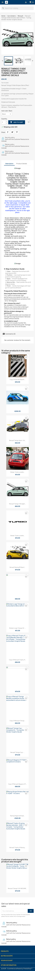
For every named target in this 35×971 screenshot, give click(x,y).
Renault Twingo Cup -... (17, 752)
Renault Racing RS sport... (17, 567)
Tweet (12, 132)
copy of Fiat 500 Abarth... (17, 379)
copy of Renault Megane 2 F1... (17, 784)
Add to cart (16, 122)
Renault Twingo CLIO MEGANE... (17, 888)
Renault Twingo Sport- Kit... (17, 440)
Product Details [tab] (21, 164)
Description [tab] (9, 164)
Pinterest (17, 132)
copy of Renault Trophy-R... (17, 660)
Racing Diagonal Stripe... (17, 816)
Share (8, 132)
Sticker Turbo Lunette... (17, 472)
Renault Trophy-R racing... (17, 847)
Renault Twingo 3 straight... (17, 504)
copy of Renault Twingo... (17, 721)
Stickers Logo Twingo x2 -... (17, 628)
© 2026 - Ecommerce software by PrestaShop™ (16, 969)
